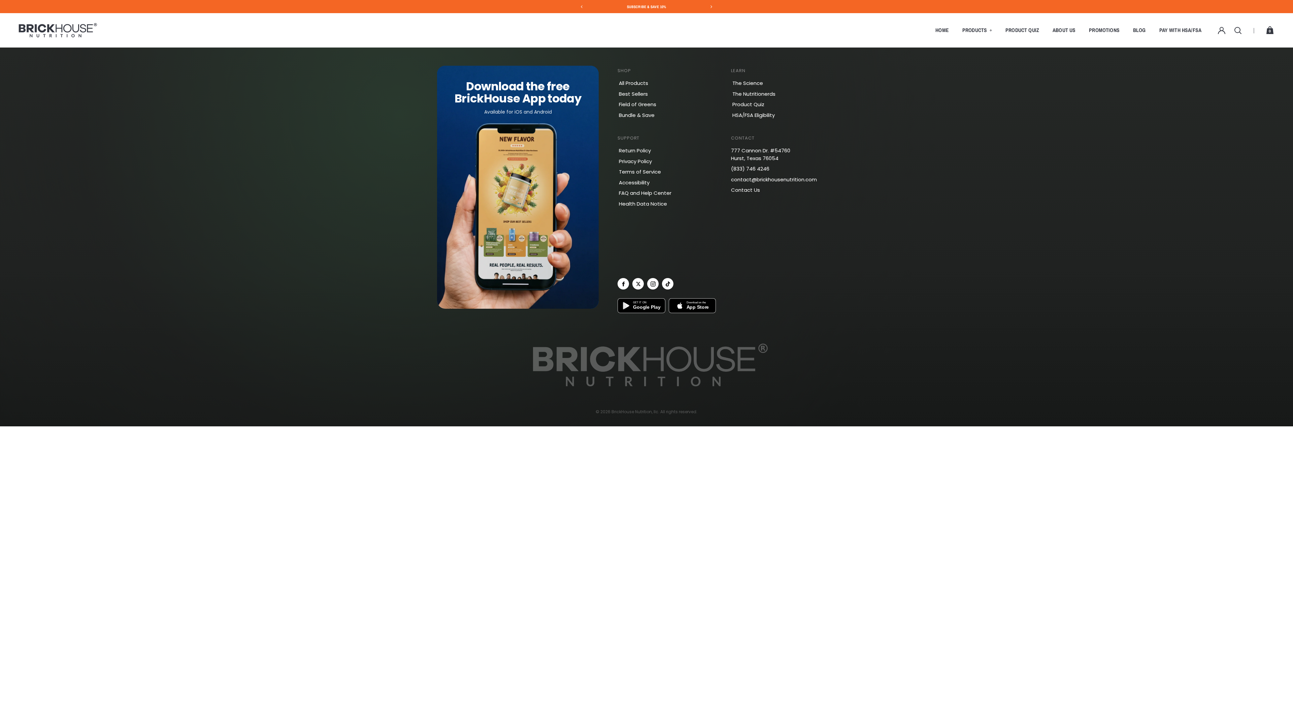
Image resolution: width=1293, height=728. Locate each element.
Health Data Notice (643, 203)
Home (942, 30)
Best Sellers (633, 93)
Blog (1139, 30)
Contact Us (745, 189)
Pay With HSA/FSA (1180, 30)
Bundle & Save (637, 115)
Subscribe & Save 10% (646, 6)
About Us (1064, 30)
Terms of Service (640, 171)
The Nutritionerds (753, 93)
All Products (633, 83)
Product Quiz (1022, 30)
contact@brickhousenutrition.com (774, 179)
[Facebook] (623, 284)
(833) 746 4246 (750, 168)
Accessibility (634, 182)
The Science (747, 83)
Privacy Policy (635, 161)
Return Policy (635, 150)
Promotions (1104, 30)
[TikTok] (667, 284)
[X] (638, 284)
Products (974, 30)
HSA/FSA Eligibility (753, 115)
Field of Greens (637, 104)
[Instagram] (653, 284)
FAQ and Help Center (645, 192)
